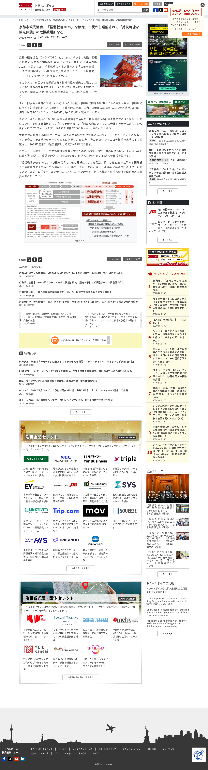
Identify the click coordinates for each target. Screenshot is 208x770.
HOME (22, 20)
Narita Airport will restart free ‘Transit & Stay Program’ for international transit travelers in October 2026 (167, 601)
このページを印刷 (133, 44)
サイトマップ (168, 749)
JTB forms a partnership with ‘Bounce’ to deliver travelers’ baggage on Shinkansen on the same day (166, 623)
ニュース (30, 20)
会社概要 (63, 749)
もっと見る (81, 412)
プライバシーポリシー (132, 749)
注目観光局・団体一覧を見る (81, 677)
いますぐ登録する (193, 34)
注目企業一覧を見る (81, 568)
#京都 (64, 37)
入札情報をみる (106, 4)
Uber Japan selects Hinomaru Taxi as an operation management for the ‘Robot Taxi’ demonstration (167, 612)
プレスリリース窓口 (63, 753)
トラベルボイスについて (41, 749)
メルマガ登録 (142, 4)
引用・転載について (107, 749)
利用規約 (152, 749)
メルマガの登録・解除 (82, 749)
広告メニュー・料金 (40, 753)
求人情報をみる (123, 4)
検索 (145, 10)
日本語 (157, 4)
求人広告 (82, 753)
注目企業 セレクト (41, 437)
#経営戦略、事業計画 (49, 37)
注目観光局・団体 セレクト (49, 598)
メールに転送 (114, 44)
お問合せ (96, 753)
